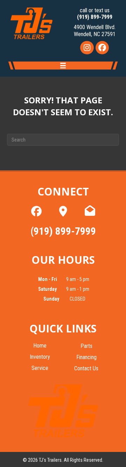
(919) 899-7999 (94, 17)
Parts (86, 346)
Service (39, 368)
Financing (86, 357)
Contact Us (86, 369)
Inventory (40, 357)
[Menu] (63, 66)
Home (40, 346)
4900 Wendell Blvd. (94, 27)
